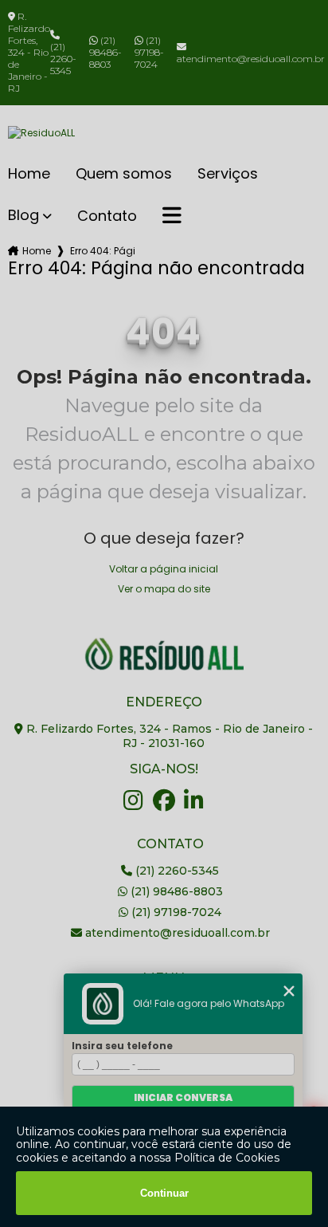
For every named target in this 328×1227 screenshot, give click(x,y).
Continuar (164, 1193)
